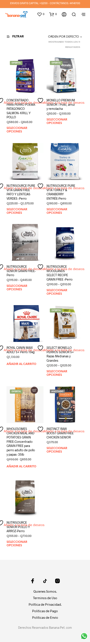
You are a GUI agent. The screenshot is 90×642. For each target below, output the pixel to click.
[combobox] (60, 37)
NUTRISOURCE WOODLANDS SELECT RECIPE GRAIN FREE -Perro (60, 273)
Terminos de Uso (45, 598)
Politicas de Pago (45, 611)
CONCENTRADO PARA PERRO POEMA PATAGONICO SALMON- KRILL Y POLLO (21, 108)
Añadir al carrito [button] (21, 364)
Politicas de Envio (45, 617)
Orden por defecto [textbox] (63, 36)
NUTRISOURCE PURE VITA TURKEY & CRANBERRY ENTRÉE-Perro (61, 192)
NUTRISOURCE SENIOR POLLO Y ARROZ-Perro (18, 527)
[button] (40, 14)
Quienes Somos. (45, 591)
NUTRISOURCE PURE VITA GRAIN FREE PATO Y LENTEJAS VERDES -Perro (21, 192)
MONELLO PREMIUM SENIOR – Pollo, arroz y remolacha (61, 104)
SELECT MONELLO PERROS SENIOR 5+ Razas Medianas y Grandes (60, 354)
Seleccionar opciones (17, 130)
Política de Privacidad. (45, 604)
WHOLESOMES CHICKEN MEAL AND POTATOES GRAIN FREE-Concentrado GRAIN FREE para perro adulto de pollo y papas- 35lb (21, 441)
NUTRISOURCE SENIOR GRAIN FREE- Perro (21, 271)
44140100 (74, 3)
